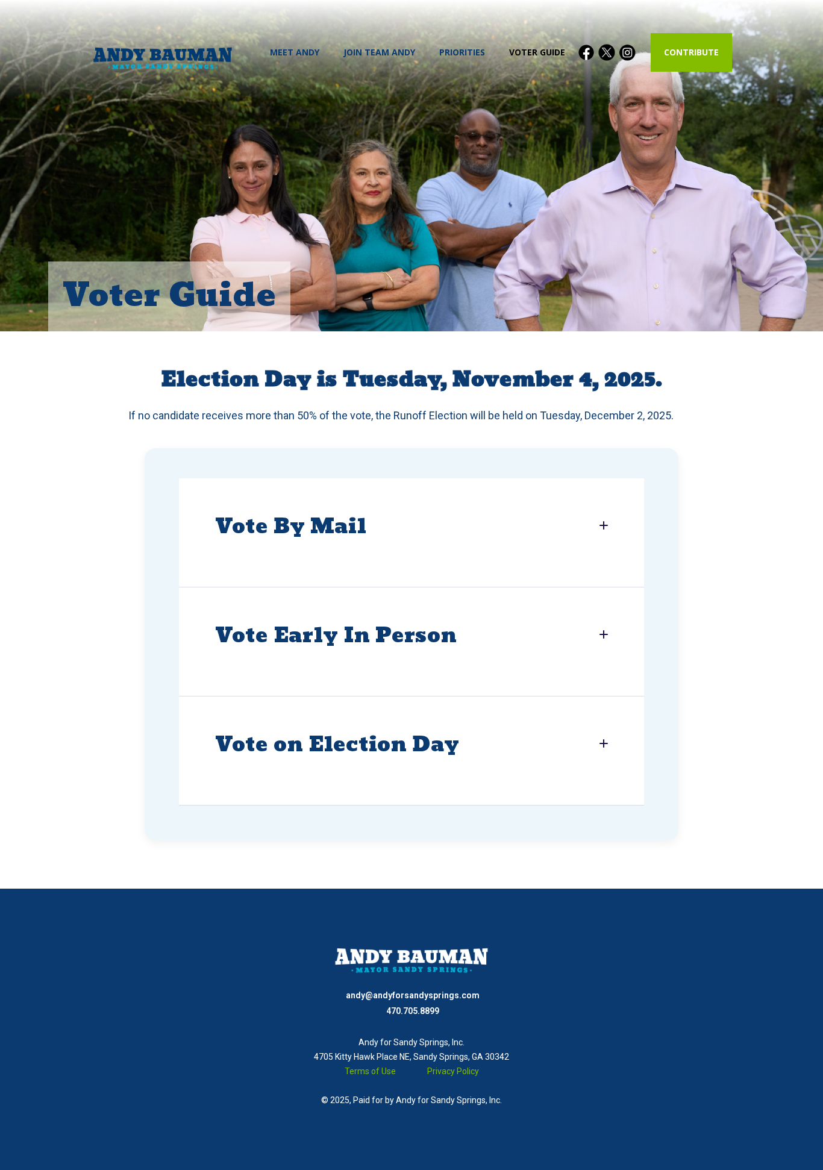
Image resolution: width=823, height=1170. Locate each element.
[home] (162, 53)
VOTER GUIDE (537, 52)
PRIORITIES (462, 52)
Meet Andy (294, 52)
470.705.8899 (412, 1011)
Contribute (691, 52)
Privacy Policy (453, 1071)
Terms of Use (370, 1071)
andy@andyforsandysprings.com (413, 995)
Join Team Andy (379, 52)
